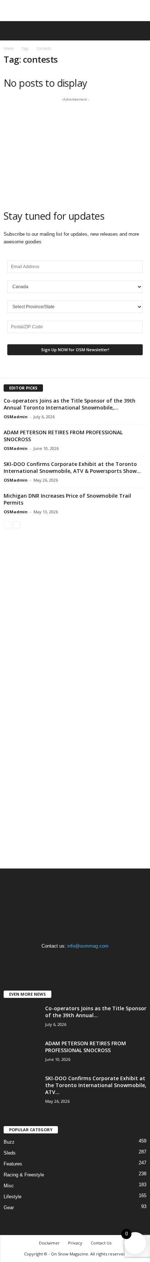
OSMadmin (16, 416)
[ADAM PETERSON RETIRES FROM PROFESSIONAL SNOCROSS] (22, 1053)
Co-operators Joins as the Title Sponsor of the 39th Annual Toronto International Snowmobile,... (69, 404)
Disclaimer (49, 1243)
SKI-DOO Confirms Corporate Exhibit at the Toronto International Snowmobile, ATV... (95, 1085)
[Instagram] (75, 960)
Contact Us (101, 1243)
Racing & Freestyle (24, 1174)
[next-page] (16, 524)
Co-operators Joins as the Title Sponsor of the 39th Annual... (95, 1012)
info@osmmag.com (87, 946)
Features (13, 1164)
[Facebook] (61, 960)
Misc (9, 1185)
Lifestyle (12, 1196)
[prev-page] (7, 524)
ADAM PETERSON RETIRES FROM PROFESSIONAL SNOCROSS (85, 1047)
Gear (9, 1207)
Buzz (9, 1142)
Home (8, 48)
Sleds (10, 1153)
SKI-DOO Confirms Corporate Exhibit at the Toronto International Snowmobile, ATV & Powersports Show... (72, 467)
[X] (90, 960)
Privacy (75, 1243)
